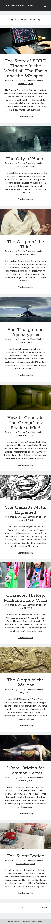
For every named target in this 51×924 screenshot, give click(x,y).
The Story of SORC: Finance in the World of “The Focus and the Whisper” (25, 41)
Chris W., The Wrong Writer (30, 80)
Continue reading (25, 116)
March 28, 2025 (25, 83)
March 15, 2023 (25, 780)
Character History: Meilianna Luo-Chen (25, 575)
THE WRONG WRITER (18, 5)
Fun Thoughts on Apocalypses (25, 310)
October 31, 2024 (25, 166)
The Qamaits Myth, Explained (25, 487)
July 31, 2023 (25, 608)
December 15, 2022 (25, 863)
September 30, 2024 (25, 254)
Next (44, 907)
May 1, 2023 (25, 692)
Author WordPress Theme (18, 921)
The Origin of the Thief (25, 222)
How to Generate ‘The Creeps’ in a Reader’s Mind (25, 397)
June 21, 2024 (25, 342)
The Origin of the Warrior (25, 660)
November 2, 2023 (25, 435)
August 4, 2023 (25, 520)
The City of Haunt (25, 139)
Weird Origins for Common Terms (25, 748)
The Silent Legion (25, 836)
